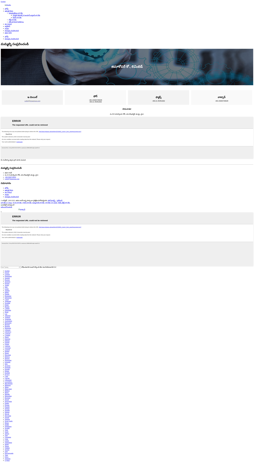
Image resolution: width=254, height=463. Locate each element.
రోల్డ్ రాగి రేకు (12, 20)
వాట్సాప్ (22, 209)
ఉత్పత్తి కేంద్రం (9, 11)
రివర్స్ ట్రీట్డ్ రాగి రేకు (64, 203)
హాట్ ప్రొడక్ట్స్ (52, 200)
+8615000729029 (10, 177)
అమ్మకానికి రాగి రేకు (38, 203)
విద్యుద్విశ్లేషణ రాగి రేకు (16, 13)
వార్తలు (7, 28)
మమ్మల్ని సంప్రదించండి (12, 30)
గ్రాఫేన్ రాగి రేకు (27, 203)
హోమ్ (7, 9)
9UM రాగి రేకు (17, 203)
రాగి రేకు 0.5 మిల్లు (6, 203)
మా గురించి (8, 24)
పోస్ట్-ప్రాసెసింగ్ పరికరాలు (16, 22)
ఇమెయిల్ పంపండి (6, 207)
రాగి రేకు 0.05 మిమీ (51, 203)
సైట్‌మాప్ (59, 200)
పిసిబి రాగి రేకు (17, 17)
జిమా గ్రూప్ (8, 33)
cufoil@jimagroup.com (12, 179)
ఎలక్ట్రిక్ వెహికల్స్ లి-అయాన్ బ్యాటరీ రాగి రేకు (26, 15)
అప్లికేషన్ (7, 26)
